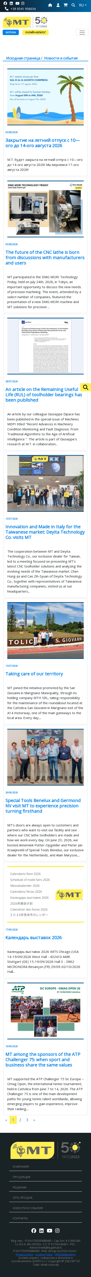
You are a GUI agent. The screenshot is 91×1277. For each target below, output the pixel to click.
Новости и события (61, 58)
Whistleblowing (65, 1254)
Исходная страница (23, 58)
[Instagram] (24, 3)
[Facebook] (5, 3)
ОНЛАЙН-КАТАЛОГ (35, 32)
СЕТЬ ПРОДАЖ (22, 1198)
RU (81, 5)
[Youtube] (17, 3)
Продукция (21, 1177)
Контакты (20, 1218)
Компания (21, 1167)
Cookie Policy (44, 1254)
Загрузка (11, 32)
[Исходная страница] (50, 5)
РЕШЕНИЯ (19, 1187)
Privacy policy (24, 1254)
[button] (65, 5)
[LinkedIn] (11, 3)
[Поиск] (85, 387)
